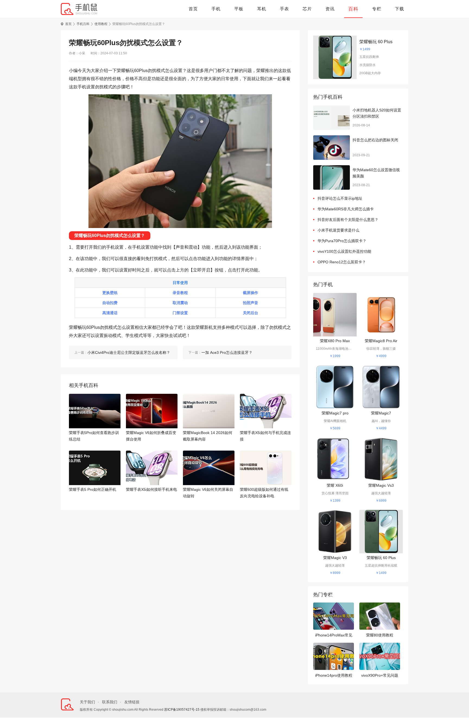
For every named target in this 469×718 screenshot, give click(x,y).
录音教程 (180, 293)
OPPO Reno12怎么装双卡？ (342, 262)
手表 (284, 9)
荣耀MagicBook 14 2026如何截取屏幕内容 (207, 435)
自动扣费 (110, 303)
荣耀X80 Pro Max (335, 341)
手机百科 (83, 24)
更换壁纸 (110, 293)
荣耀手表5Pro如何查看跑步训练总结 (94, 435)
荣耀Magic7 (381, 413)
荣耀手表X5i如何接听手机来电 (151, 489)
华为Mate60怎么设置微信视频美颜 (376, 173)
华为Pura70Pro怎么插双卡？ (342, 241)
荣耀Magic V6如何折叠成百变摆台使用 (151, 435)
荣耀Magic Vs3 (381, 485)
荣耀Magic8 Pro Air (381, 341)
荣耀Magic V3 (335, 557)
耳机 (261, 9)
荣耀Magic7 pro (335, 413)
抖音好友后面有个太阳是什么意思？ (348, 219)
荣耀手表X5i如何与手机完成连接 (265, 435)
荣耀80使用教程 (379, 635)
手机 (216, 9)
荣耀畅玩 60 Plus (375, 41)
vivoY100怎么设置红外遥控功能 (344, 251)
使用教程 (100, 24)
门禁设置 (180, 313)
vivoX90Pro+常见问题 (379, 675)
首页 (193, 9)
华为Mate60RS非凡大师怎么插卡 (346, 209)
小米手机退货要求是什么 (338, 230)
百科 (353, 9)
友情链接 (132, 702)
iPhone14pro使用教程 (333, 675)
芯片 (307, 9)
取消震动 (180, 303)
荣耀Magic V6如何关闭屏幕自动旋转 (208, 492)
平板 (238, 9)
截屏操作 (250, 293)
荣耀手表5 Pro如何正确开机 (92, 489)
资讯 (330, 9)
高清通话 (110, 313)
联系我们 (109, 702)
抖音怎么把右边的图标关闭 (375, 140)
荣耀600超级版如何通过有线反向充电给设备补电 (264, 492)
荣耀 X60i (335, 485)
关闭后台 (250, 313)
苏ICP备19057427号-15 (181, 709)
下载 (399, 9)
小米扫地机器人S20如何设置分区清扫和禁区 (377, 113)
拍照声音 (250, 303)
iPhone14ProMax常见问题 (333, 636)
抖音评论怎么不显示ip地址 (340, 198)
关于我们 (87, 702)
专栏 (376, 9)
